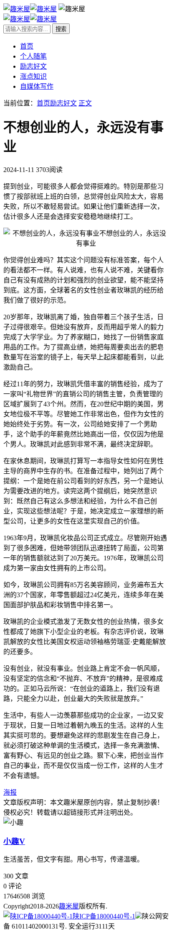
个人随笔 (33, 56)
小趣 (14, 841)
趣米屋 (69, 906)
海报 (10, 792)
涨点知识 (33, 76)
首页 (26, 46)
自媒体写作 (36, 86)
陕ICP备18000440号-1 (104, 916)
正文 (85, 103)
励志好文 (33, 66)
